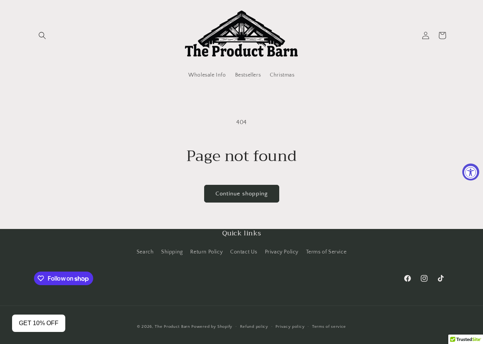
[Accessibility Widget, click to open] (470, 172)
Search (145, 252)
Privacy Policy (281, 252)
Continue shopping (241, 193)
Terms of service (329, 326)
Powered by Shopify (211, 326)
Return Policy (206, 252)
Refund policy (254, 326)
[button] (42, 35)
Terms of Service (326, 252)
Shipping (172, 252)
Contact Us (243, 252)
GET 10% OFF (38, 323)
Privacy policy (290, 326)
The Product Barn (172, 326)
